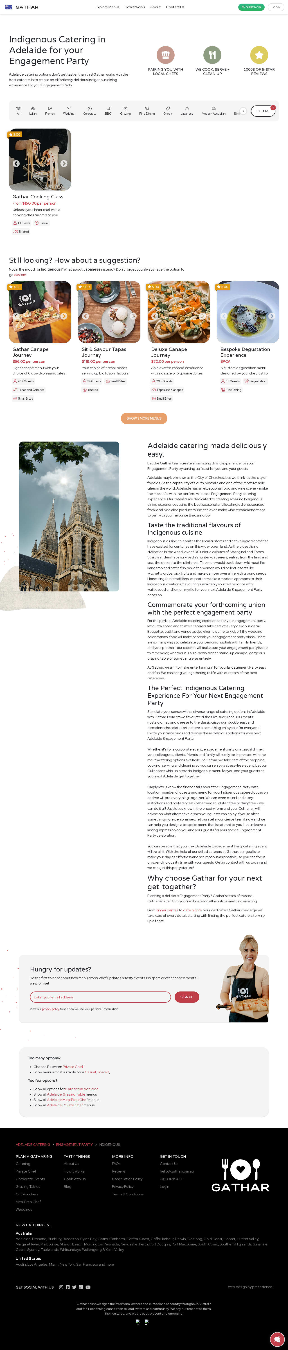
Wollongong (92, 1249)
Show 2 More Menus (144, 418)
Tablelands (49, 1249)
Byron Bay (88, 1238)
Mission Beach (71, 1244)
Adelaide (23, 1238)
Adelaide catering (33, 1144)
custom (20, 274)
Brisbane (39, 1238)
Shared (103, 1072)
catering (35, 1225)
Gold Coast (213, 1238)
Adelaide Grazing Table (66, 1094)
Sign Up (187, 997)
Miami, (54, 1264)
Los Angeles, (37, 1264)
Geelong (194, 1238)
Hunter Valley (247, 1238)
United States (28, 1258)
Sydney (33, 1249)
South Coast (208, 1244)
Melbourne (49, 1244)
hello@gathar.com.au (177, 1171)
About (155, 7)
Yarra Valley (115, 1249)
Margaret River (27, 1244)
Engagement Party (74, 1144)
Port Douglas (159, 1244)
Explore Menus (107, 7)
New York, (68, 1264)
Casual (90, 1072)
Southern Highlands (235, 1244)
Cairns (103, 1238)
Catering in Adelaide (82, 1089)
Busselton (71, 1238)
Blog (67, 1186)
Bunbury (54, 1238)
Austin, (21, 1264)
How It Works (135, 7)
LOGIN (276, 7)
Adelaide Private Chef (65, 1105)
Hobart (229, 1238)
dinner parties (167, 910)
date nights (192, 910)
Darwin (180, 1238)
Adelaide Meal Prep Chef (67, 1099)
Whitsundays (70, 1249)
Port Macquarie (184, 1244)
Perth (143, 1244)
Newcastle (129, 1244)
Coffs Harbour (162, 1238)
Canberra (117, 1238)
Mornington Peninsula (101, 1244)
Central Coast (137, 1238)
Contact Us (175, 7)
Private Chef (73, 1066)
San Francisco (87, 1264)
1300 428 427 (171, 1179)
